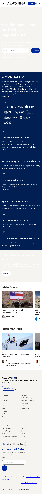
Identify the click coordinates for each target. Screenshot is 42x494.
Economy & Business (27, 401)
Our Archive (25, 408)
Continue (6, 273)
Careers (23, 436)
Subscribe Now (8, 388)
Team (23, 434)
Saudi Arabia (5, 401)
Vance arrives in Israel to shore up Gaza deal (15, 355)
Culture (23, 406)
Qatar (3, 416)
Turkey (4, 398)
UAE (3, 406)
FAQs (3, 434)
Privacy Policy (6, 431)
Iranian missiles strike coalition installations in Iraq (14, 311)
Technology (24, 403)
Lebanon (4, 419)
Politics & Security (26, 398)
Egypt (3, 414)
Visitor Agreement (7, 428)
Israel (3, 408)
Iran (3, 403)
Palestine (4, 411)
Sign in (38, 3)
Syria (3, 421)
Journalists (24, 431)
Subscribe (31, 3)
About (23, 428)
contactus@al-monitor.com (29, 483)
